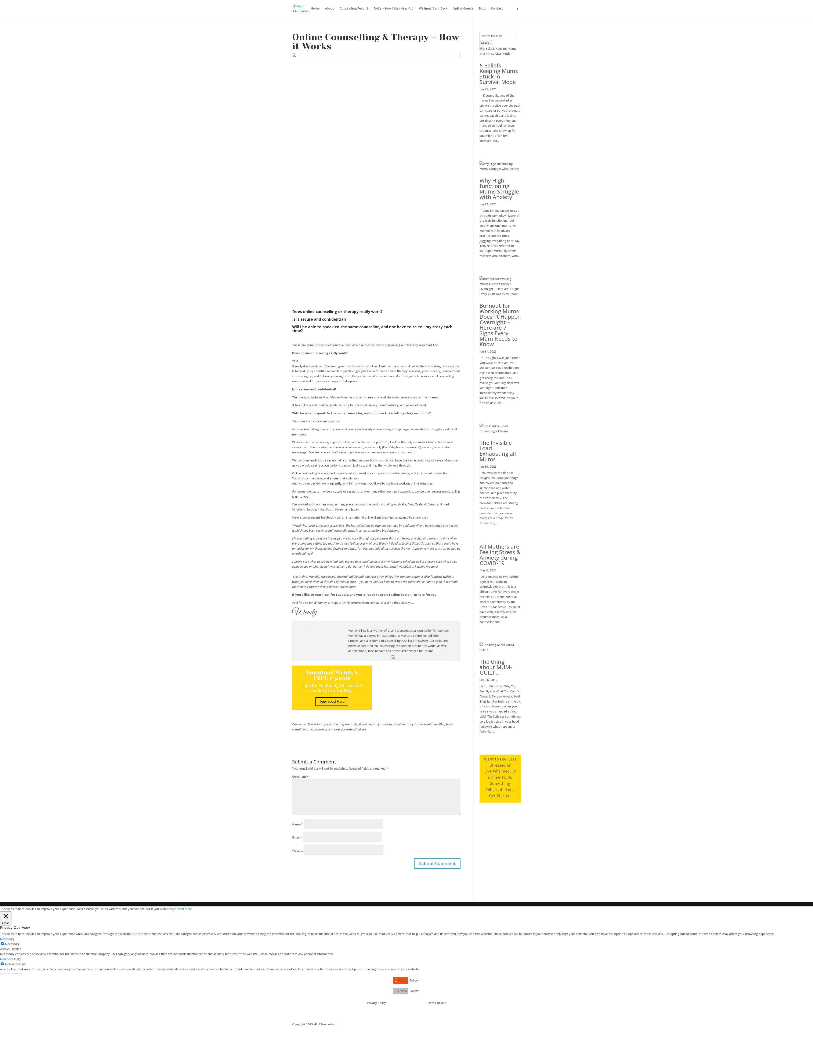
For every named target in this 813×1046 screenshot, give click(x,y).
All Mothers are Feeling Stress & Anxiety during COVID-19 (500, 555)
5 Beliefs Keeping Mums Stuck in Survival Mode (499, 74)
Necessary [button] (7, 939)
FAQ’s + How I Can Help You (393, 8)
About (329, 8)
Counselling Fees (352, 8)
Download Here (331, 701)
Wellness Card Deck (433, 8)
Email (297, 837)
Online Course (463, 8)
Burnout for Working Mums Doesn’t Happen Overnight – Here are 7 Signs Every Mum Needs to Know (500, 325)
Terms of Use (436, 1003)
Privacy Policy (376, 1003)
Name (297, 824)
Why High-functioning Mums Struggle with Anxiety (499, 189)
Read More (184, 909)
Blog (482, 8)
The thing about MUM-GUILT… (496, 667)
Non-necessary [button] (10, 959)
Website (297, 850)
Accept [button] (171, 909)
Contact (497, 8)
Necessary (12, 944)
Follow (414, 980)
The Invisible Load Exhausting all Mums (498, 451)
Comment (300, 776)
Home (315, 8)
